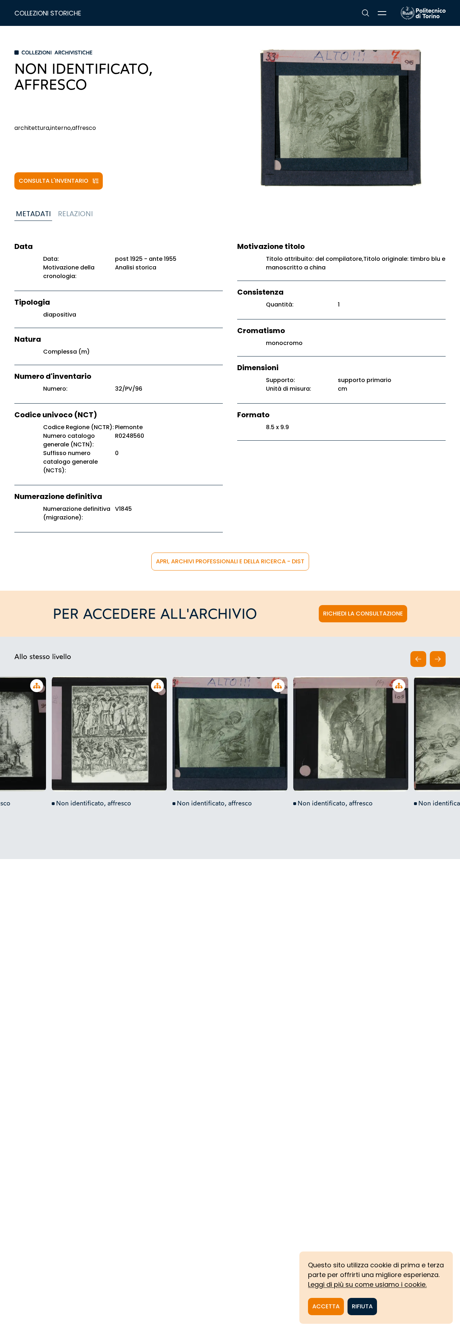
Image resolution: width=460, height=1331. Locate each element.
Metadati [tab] (33, 214)
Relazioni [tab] (75, 214)
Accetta (326, 1306)
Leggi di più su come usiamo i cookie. (367, 1284)
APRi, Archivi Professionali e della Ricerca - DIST (230, 561)
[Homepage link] (423, 12)
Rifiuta (362, 1306)
